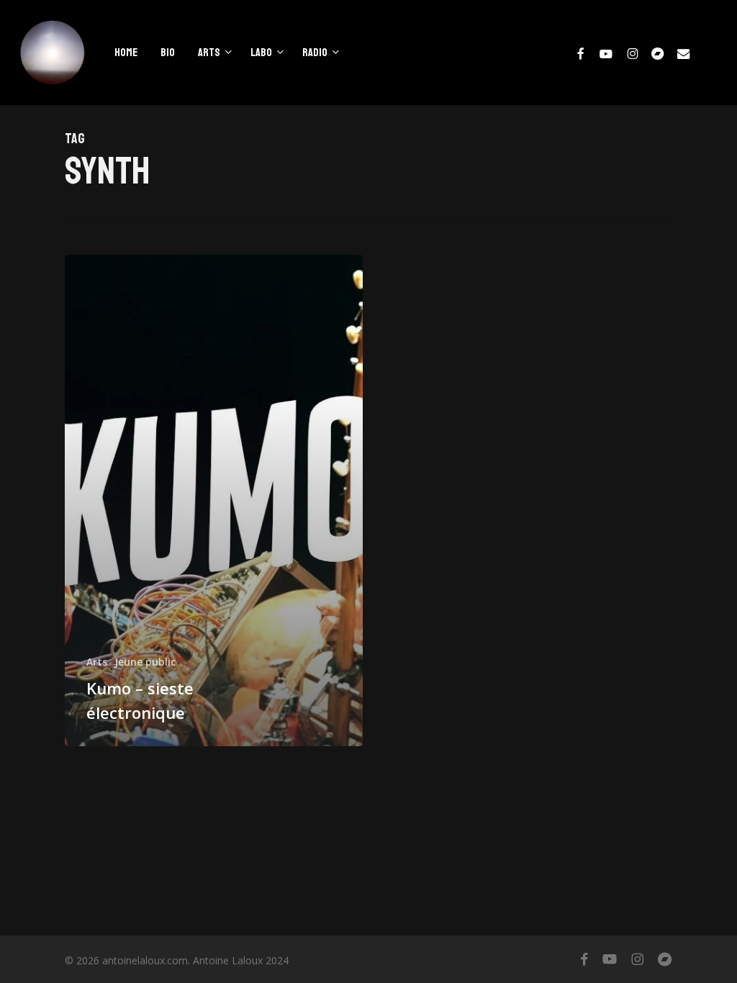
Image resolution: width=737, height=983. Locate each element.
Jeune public (145, 662)
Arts (96, 662)
